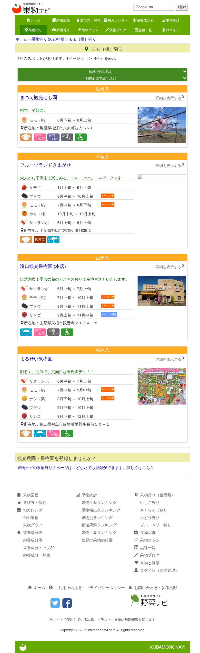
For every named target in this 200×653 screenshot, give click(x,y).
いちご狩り (150, 502)
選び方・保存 (90, 20)
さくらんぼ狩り (153, 510)
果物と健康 (150, 562)
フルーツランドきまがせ (100, 164)
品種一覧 (145, 29)
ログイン (173, 29)
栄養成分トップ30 (39, 547)
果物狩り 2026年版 (48, 39)
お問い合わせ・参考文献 (155, 587)
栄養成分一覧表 (36, 555)
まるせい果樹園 (100, 358)
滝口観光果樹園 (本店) (100, 266)
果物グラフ (32, 525)
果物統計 (173, 20)
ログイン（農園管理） (159, 570)
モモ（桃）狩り (82, 39)
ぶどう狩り (150, 517)
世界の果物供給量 (97, 540)
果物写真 (63, 29)
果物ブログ (117, 29)
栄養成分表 (145, 20)
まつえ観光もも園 (100, 97)
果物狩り (35, 29)
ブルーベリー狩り (155, 525)
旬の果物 (31, 517)
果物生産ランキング (99, 502)
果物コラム (90, 29)
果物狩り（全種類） (157, 495)
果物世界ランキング (99, 532)
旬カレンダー (118, 20)
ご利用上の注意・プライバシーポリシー (90, 587)
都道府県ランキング (99, 525)
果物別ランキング (97, 517)
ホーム (35, 20)
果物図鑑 (63, 20)
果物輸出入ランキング (100, 510)
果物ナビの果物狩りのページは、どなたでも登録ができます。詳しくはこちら (85, 467)
